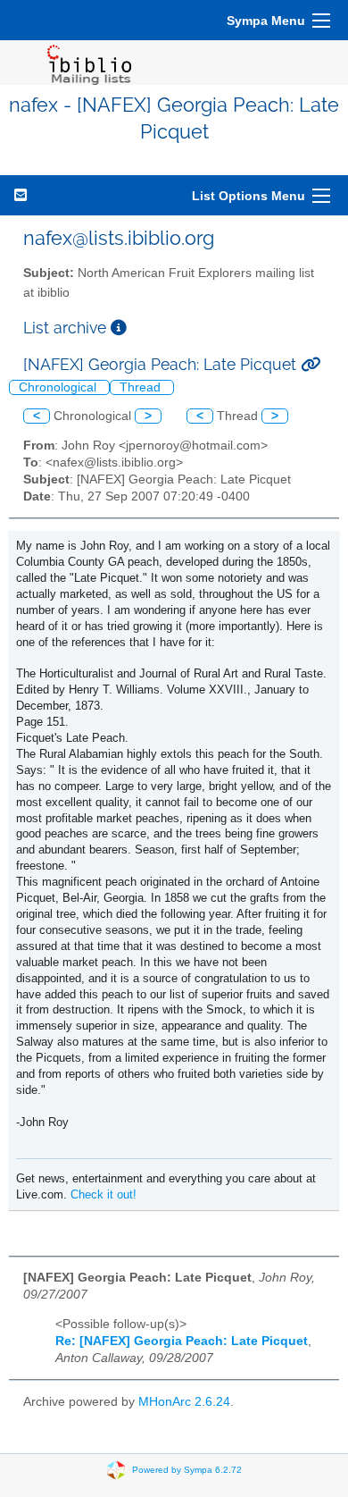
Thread (142, 387)
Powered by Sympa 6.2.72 (187, 1469)
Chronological (59, 387)
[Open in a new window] (119, 327)
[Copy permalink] (310, 364)
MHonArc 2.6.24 (184, 1402)
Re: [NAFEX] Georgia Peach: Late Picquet (181, 1341)
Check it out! (103, 1194)
